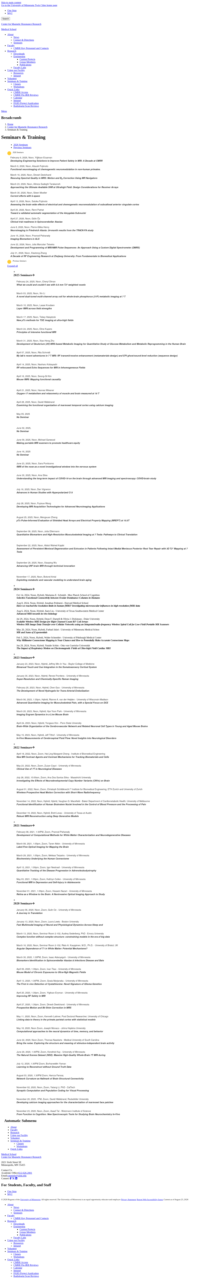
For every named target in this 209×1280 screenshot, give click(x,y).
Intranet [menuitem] (17, 75)
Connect (5, 1178)
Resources (18, 1243)
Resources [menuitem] (18, 73)
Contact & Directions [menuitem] (23, 40)
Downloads (19, 1224)
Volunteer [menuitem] (12, 78)
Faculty (14, 1130)
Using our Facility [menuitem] (16, 70)
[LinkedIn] (16, 1178)
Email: (4, 1175)
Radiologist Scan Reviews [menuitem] (26, 106)
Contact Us (6, 1170)
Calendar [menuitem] (17, 97)
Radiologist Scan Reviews (26, 1276)
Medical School (8, 29)
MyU (10, 13)
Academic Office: (9, 1173)
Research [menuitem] (11, 51)
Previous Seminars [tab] (22, 147)
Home (10, 124)
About (13, 1127)
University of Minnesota (30, 1199)
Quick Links (16, 1149)
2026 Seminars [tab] (20, 144)
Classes (20, 1143)
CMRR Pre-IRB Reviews (25, 1265)
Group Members (27, 1232)
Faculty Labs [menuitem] (19, 67)
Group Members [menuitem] (27, 62)
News (16, 1207)
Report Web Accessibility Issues (150, 1199)
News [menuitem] (16, 37)
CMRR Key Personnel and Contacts (31, 1218)
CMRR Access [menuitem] (20, 92)
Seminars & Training (20, 1141)
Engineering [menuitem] (19, 56)
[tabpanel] (104, 204)
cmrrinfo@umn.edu (16, 1175)
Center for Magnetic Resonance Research (21, 24)
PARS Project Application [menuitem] (26, 103)
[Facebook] (10, 1178)
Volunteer (15, 1138)
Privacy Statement (128, 1199)
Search (5, 19)
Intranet (17, 1246)
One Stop (12, 10)
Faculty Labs (19, 1237)
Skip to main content (11, 2)
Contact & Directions (23, 1210)
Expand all (12, 266)
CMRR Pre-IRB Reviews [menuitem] (25, 95)
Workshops (22, 1146)
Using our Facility (19, 1135)
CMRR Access (20, 1262)
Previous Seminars (19, 261)
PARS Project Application (26, 1273)
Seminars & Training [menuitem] (17, 81)
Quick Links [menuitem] (13, 89)
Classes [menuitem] (17, 84)
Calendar (17, 1268)
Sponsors (17, 1213)
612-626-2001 (25, 1173)
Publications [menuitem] (25, 64)
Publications (25, 1235)
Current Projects (27, 1229)
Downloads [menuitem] (19, 53)
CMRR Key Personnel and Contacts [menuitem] (31, 48)
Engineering (19, 1226)
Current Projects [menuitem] (27, 59)
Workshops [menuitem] (18, 86)
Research (14, 1132)
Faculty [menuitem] (11, 45)
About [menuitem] (10, 34)
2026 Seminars (18, 152)
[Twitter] (13, 1178)
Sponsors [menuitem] (17, 42)
